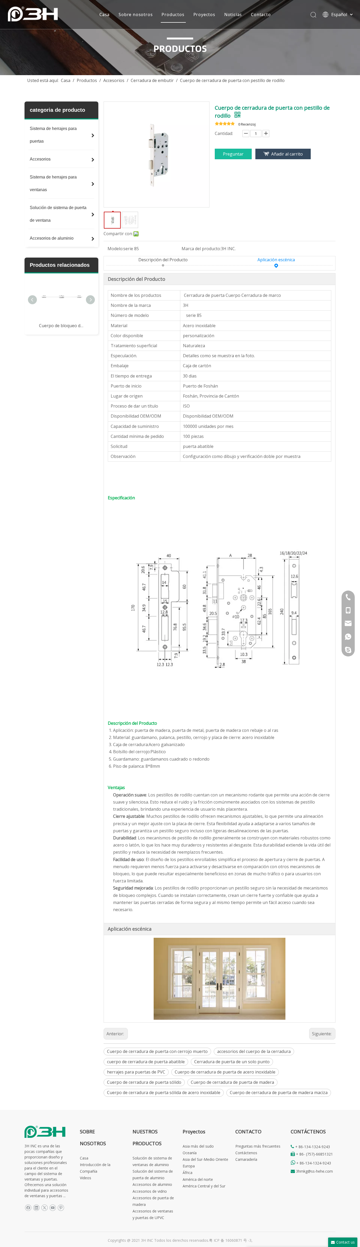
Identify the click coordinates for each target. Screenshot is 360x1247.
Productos (173, 14)
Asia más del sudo (198, 1146)
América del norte (198, 1179)
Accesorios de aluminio (152, 1184)
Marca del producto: (201, 249)
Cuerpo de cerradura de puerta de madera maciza (279, 1092)
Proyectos (204, 14)
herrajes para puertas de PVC (136, 1072)
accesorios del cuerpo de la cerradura (254, 1051)
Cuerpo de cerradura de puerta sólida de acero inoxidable (163, 1092)
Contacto (261, 14)
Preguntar (233, 154)
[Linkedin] (36, 1207)
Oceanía (190, 1152)
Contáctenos (246, 1152)
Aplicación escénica (276, 260)
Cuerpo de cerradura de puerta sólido (144, 1082)
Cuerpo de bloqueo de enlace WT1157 (61, 325)
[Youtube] (52, 1207)
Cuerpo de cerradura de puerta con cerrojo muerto (157, 1051)
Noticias (233, 14)
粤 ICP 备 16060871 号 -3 (230, 1240)
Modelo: (115, 249)
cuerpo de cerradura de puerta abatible (146, 1062)
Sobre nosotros (136, 14)
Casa (104, 14)
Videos (85, 1177)
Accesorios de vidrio (150, 1191)
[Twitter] (44, 1207)
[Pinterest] (60, 1207)
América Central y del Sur (204, 1185)
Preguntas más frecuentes (257, 1146)
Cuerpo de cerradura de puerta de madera (232, 1082)
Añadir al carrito (287, 154)
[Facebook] (28, 1207)
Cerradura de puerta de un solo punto (232, 1062)
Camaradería (246, 1159)
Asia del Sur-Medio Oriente (205, 1159)
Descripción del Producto (163, 260)
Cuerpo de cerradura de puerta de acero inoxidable (225, 1072)
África (187, 1172)
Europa (189, 1165)
